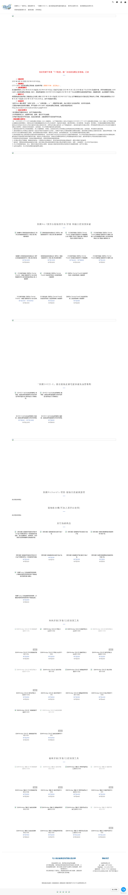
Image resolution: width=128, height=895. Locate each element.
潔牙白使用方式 (73, 6)
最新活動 (31, 10)
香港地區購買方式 (20, 10)
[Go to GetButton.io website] (124, 893)
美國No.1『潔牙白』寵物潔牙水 (24, 6)
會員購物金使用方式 (86, 6)
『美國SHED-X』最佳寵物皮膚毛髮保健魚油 (51, 6)
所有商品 (38, 10)
